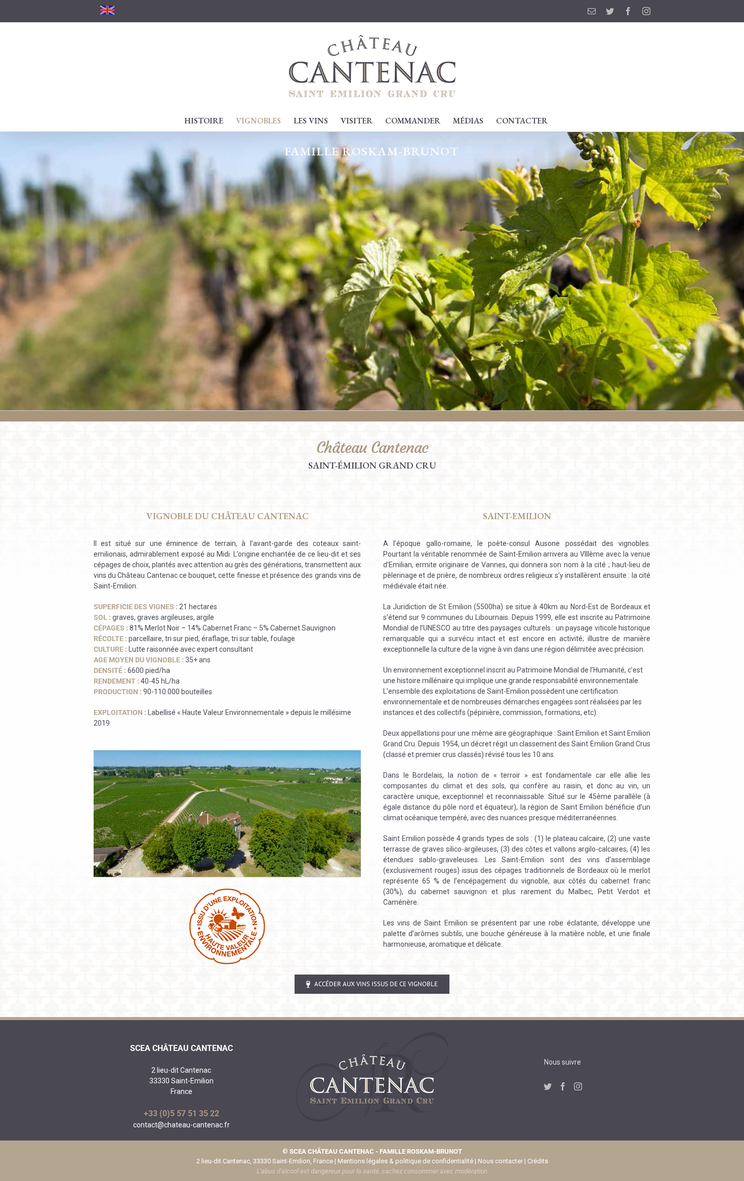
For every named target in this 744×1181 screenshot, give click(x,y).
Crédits (537, 1161)
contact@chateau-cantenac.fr (181, 1125)
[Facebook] (563, 1086)
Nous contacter (500, 1161)
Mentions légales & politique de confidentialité (405, 1161)
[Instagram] (578, 1086)
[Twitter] (548, 1086)
